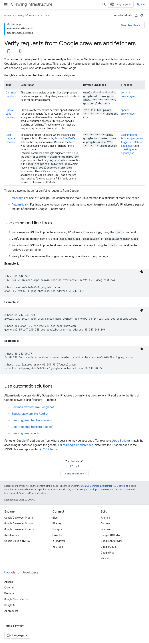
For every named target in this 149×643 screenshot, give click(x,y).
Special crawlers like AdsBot (30, 413)
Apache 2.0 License (48, 489)
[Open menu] (5, 4)
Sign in (140, 4)
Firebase (106, 529)
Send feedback (130, 25)
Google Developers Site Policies (96, 489)
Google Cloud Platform (17, 599)
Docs (46, 15)
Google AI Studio (110, 535)
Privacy (19, 625)
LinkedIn (57, 535)
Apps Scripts (120, 440)
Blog (55, 517)
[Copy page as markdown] (20, 51)
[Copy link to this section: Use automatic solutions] (56, 386)
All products (11, 610)
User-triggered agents (26, 433)
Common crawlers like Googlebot (33, 407)
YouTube (58, 546)
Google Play (107, 552)
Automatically (20, 204)
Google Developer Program (19, 517)
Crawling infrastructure (32, 4)
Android (105, 517)
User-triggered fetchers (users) (32, 420)
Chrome (105, 523)
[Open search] (104, 4)
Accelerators (11, 535)
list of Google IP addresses (75, 445)
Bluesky (57, 523)
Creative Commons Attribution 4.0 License (103, 485)
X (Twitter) (59, 541)
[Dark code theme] (142, 272)
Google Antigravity (111, 541)
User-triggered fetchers (11, 138)
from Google (75, 59)
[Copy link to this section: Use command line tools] (55, 223)
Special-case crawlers (11, 114)
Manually (17, 198)
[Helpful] (136, 15)
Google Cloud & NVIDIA (17, 541)
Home (7, 15)
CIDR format (51, 449)
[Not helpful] (142, 15)
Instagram (58, 529)
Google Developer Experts (19, 529)
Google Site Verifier (65, 138)
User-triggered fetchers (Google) (32, 427)
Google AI (9, 605)
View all (105, 558)
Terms (8, 625)
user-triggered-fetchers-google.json (132, 142)
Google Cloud (108, 546)
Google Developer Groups (18, 523)
